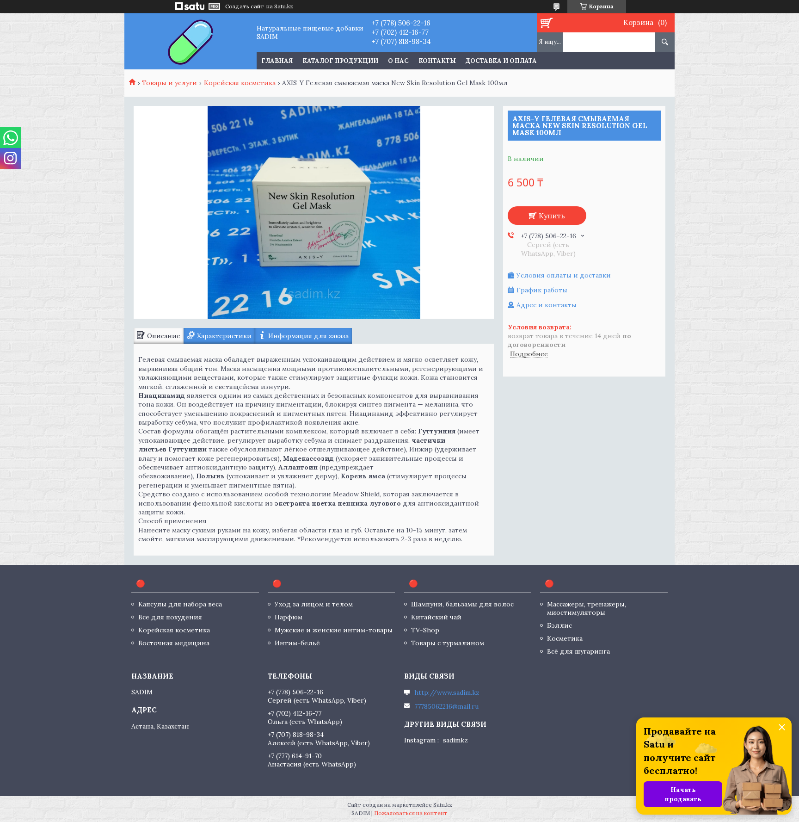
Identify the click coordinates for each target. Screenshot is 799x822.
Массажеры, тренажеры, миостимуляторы (586, 608)
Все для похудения (170, 617)
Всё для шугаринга (578, 651)
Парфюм (288, 617)
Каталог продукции (340, 61)
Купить (552, 215)
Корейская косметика (240, 83)
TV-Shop (425, 630)
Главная (277, 61)
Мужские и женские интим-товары (334, 630)
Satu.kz (442, 804)
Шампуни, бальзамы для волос (462, 604)
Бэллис (559, 625)
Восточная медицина (173, 643)
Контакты (437, 61)
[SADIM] (190, 41)
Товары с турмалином (447, 643)
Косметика (565, 638)
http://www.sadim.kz (446, 692)
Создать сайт (244, 6)
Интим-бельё (297, 643)
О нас (398, 61)
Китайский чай (436, 617)
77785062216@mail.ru (446, 706)
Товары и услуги (169, 83)
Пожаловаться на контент (411, 813)
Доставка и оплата (501, 61)
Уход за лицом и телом (314, 604)
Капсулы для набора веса (180, 604)
